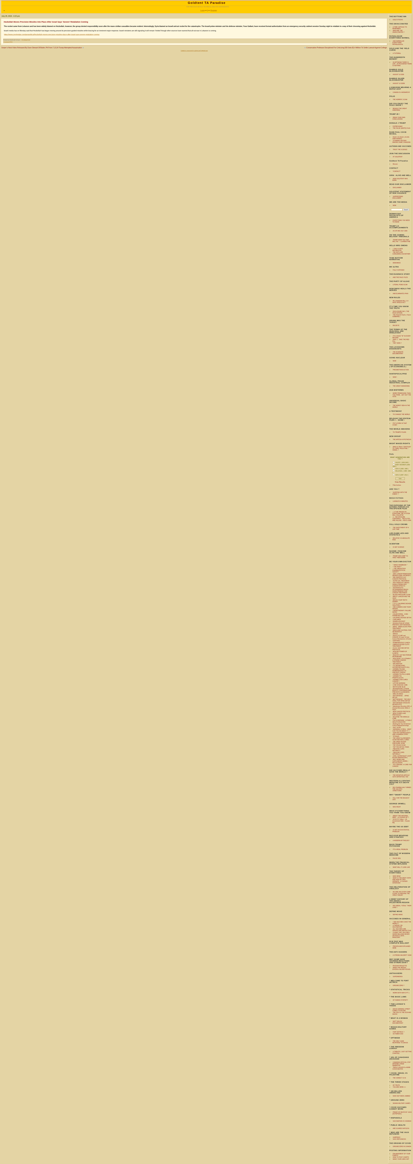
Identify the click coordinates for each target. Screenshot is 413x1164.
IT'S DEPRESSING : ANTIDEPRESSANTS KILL (401, 666)
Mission (395, 164)
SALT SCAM (397, 727)
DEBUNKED (397, 263)
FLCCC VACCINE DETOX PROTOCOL (400, 648)
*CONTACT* (396, 171)
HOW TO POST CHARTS (401, 1157)
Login (202, 10)
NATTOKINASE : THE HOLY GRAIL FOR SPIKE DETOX (401, 700)
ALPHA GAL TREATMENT (401, 581)
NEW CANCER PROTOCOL (401, 711)
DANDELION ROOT (399, 621)
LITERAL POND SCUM (400, 284)
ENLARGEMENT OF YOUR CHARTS (401, 1154)
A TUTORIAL (397, 53)
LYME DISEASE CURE (400, 685)
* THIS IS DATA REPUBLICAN (397, 249)
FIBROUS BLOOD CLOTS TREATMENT (400, 645)
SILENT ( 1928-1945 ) (402, 462)
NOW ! (395, 377)
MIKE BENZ (397, 876)
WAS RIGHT (397, 807)
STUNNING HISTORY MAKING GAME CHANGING (401, 141)
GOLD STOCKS (398, 20)
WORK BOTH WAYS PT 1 (401, 993)
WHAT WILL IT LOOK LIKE (401, 867)
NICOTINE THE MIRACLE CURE (400, 717)
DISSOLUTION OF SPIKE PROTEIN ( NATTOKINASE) (401, 624)
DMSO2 (395, 634)
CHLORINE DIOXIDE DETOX (402, 617)
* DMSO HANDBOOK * (400, 565)
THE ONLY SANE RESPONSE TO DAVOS (400, 1042)
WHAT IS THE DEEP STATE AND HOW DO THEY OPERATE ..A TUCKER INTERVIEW (401, 880)
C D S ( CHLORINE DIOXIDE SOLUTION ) (401, 604)
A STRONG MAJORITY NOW (402, 955)
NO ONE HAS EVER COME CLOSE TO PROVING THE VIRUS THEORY (401, 893)
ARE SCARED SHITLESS (401, 1128)
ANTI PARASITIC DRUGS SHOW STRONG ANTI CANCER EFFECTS (400, 584)
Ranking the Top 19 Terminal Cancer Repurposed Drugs (401, 724)
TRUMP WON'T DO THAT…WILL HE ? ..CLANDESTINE (401, 240)
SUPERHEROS (398, 976)
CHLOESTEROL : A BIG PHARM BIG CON (400, 615)
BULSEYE (396, 325)
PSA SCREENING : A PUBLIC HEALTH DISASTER (402, 721)
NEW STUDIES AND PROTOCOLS (399, 714)
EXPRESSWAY (398, 126)
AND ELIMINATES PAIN (400, 293)
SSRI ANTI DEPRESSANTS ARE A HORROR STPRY (401, 733)
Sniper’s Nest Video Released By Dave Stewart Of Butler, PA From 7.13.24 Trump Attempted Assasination (41, 48)
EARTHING (396, 641)
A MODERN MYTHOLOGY (401, 840)
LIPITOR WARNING (399, 683)
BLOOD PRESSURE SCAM (401, 594)
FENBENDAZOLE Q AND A (401, 642)
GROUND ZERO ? (398, 985)
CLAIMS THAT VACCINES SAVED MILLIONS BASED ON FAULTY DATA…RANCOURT (401, 935)
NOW (394, 205)
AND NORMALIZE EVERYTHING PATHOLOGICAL (398, 42)
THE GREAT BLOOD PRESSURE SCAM (399, 742)
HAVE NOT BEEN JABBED (401, 1096)
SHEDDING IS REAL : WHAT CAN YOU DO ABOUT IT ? (401, 730)
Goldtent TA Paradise (207, 3)
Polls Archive (397, 485)
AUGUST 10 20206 (399, 83)
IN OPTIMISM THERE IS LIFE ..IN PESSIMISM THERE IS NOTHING (402, 63)
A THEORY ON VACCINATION (397, 926)
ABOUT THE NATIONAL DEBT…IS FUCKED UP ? (400, 816)
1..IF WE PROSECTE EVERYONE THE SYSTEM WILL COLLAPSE (401, 513)
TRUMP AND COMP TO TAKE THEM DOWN (400, 556)
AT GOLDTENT (397, 157)
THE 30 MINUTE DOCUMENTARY (397, 352)
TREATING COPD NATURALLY (398, 749)
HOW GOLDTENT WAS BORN (400, 179)
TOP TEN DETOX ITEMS (401, 747)
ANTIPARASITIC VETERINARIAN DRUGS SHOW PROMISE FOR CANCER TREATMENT (400, 590)
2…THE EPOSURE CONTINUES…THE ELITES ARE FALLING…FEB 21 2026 (401, 518)
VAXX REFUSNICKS (399, 1139)
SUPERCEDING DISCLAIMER (397, 197)
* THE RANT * (397, 567)
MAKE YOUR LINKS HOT (401, 1159)
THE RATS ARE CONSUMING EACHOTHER (401, 253)
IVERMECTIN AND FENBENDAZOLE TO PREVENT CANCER (399, 670)
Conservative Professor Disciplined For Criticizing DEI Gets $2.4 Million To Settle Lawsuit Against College (346, 48)
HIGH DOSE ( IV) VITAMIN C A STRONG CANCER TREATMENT (401, 660)
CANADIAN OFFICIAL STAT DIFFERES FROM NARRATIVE (401, 1063)
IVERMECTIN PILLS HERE (401, 674)
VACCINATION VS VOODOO (402, 1121)
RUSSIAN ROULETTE (400, 966)
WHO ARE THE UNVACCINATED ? (398, 31)
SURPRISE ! (397, 1137)
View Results (400, 482)
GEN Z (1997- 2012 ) (401, 475)
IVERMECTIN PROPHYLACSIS (397, 676)
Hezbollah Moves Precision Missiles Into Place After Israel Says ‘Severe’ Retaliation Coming (46, 22)
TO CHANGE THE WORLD (401, 414)
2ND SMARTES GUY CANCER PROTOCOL (399, 578)
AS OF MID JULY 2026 (400, 231)
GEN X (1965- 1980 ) (401, 469)
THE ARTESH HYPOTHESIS (402, 439)
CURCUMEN (397, 619)
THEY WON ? (397, 343)
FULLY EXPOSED (398, 270)
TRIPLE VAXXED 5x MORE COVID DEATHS (401, 1068)
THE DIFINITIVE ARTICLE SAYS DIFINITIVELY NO (401, 776)
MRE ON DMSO (398, 694)
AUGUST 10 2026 (398, 74)
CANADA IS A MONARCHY (401, 92)
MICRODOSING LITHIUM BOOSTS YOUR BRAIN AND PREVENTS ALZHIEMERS (401, 690)
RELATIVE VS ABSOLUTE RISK (401, 539)
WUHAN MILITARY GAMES (401, 1103)
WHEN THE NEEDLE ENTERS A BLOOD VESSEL (401, 968)
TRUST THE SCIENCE (400, 149)
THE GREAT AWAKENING (401, 386)
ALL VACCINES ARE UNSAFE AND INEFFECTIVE (401, 929)
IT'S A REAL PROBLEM (400, 849)
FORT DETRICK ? (398, 1032)
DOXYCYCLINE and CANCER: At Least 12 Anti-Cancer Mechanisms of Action (401, 637)
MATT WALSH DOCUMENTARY (397, 1022)
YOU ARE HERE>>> (399, 1087)
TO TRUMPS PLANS (399, 432)
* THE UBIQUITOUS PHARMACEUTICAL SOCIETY (399, 570)
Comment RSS (8, 42)
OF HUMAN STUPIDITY (400, 1000)
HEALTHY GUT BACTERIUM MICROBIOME (401, 655)
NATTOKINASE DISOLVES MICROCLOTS (401, 703)
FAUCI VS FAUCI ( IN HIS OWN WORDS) (400, 137)
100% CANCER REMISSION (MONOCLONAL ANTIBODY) (401, 574)
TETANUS (396, 736)
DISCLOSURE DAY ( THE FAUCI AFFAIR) (400, 312)
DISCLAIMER (397, 187)
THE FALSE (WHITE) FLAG (401, 128)
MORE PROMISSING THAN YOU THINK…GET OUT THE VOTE (401, 394)
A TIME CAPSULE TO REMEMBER (399, 27)
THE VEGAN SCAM (399, 745)
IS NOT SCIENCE (398, 547)
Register (213, 10)
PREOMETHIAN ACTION (401, 370)
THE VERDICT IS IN (399, 1078)
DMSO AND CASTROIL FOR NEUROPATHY (401, 631)
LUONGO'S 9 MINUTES (400, 501)
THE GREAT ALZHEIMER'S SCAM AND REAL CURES (401, 739)
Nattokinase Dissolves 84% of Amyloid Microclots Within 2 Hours (402, 707)
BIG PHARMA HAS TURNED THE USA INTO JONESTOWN (401, 789)
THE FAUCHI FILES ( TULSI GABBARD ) (401, 315)
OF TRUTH (396, 1085)
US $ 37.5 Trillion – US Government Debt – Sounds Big (401, 821)
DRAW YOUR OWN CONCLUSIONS (398, 118)
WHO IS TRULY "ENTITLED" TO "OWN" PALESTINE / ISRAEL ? (401, 448)
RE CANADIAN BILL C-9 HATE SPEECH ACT (400, 301)
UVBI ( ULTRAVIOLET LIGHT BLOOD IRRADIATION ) (401, 756)
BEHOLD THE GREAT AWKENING (399, 109)
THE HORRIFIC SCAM (400, 99)
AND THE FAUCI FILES (400, 277)
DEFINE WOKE (398, 914)
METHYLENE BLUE (399, 687)
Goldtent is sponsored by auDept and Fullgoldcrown (194, 50)
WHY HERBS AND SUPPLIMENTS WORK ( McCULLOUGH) (400, 761)
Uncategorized (26, 40)
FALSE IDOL (397, 858)
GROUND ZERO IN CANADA (402, 1146)
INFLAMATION (397, 664)
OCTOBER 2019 (398, 1034)
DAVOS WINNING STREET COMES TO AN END (401, 1009)
